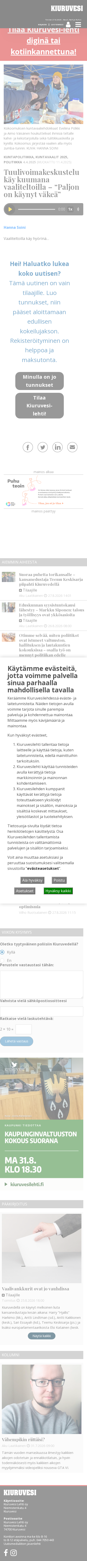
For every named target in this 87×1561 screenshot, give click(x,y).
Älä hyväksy (32, 880)
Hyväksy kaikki (58, 890)
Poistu (59, 880)
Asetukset (24, 890)
